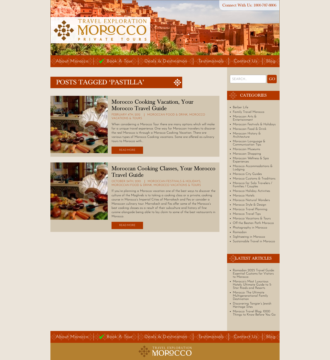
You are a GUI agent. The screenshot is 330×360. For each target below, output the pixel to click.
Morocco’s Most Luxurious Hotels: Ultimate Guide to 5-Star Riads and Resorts (252, 285)
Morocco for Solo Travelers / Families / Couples (252, 185)
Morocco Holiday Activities (251, 191)
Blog (271, 61)
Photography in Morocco (250, 227)
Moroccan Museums (246, 149)
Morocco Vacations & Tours (177, 185)
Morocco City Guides (247, 174)
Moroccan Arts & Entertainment (244, 118)
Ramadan (240, 232)
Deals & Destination (165, 61)
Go (272, 79)
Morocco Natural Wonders (251, 200)
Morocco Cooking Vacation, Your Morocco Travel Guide (152, 105)
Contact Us (246, 61)
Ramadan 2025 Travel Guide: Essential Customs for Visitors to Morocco (253, 273)
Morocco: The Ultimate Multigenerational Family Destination (250, 296)
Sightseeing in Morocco (249, 236)
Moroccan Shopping (247, 153)
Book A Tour (120, 61)
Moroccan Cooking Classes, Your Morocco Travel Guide (163, 171)
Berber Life (240, 107)
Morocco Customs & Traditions (254, 178)
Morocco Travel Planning (250, 209)
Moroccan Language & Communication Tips (249, 143)
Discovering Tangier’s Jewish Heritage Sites (252, 305)
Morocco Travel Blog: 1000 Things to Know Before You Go (254, 313)
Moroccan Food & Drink (167, 114)
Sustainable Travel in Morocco (254, 241)
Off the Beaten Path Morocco (253, 223)
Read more (127, 150)
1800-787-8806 (264, 5)
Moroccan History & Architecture (247, 135)
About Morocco (72, 61)
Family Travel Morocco (248, 112)
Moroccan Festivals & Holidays (174, 181)
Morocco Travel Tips (247, 214)
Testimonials (211, 61)
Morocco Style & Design (249, 204)
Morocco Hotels (243, 195)
